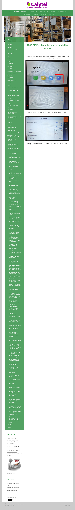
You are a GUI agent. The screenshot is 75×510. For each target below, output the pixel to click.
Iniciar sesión (67, 504)
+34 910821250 (15, 446)
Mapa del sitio (21, 504)
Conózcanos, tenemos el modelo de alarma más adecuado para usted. (13, 489)
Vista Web (67, 505)
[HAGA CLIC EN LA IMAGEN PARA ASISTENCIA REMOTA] (14, 464)
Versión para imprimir (12, 504)
